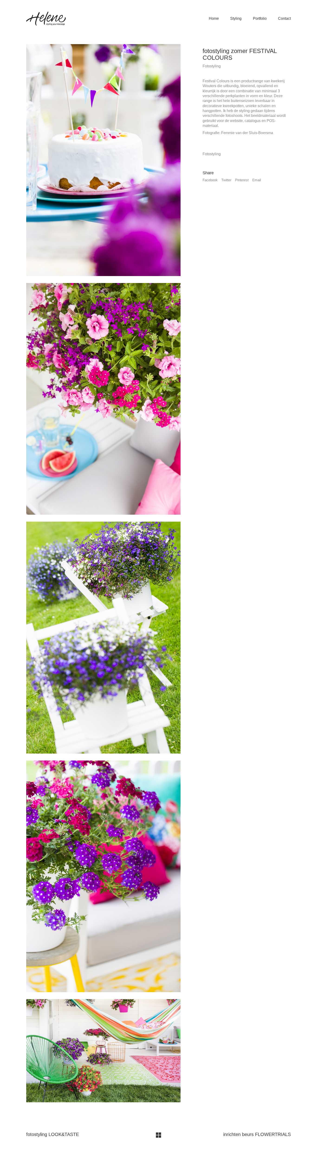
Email (256, 180)
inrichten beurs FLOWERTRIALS (257, 1134)
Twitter (226, 180)
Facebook (210, 180)
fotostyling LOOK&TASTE (52, 1134)
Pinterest (242, 180)
